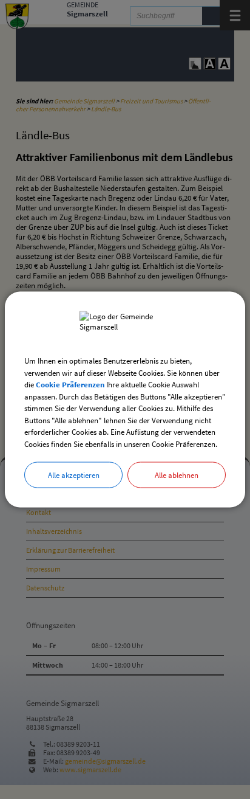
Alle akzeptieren (74, 475)
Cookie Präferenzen (70, 384)
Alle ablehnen (176, 475)
